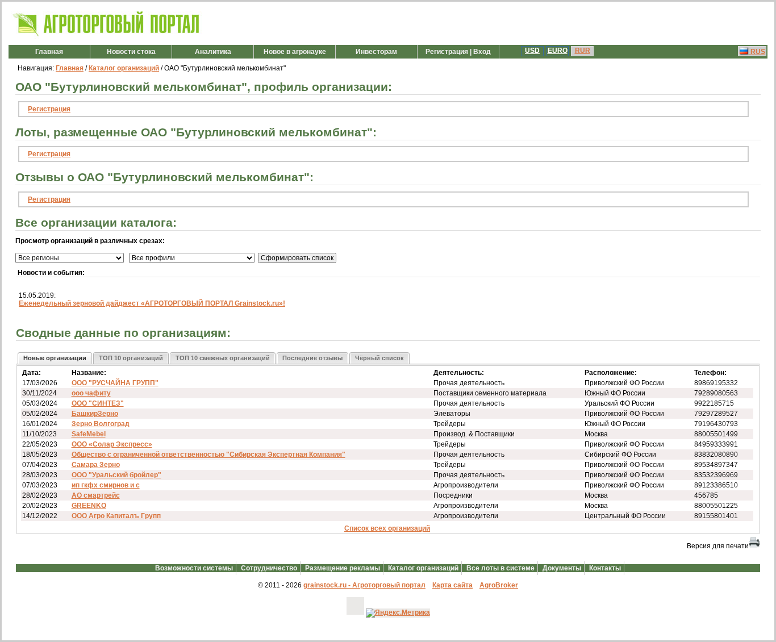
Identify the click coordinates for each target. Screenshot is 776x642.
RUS (757, 52)
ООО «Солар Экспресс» (112, 444)
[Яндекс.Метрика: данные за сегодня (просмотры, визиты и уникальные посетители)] (398, 613)
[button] (54, 358)
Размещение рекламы (342, 568)
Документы (562, 568)
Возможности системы (194, 568)
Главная (49, 52)
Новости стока (131, 52)
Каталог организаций (124, 68)
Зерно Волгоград (101, 424)
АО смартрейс (96, 495)
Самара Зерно (96, 465)
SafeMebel (89, 434)
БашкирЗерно (95, 414)
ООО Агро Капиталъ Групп (116, 516)
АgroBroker (498, 585)
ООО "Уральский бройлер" (116, 475)
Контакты (605, 568)
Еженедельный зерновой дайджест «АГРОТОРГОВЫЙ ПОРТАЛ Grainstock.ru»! (152, 303)
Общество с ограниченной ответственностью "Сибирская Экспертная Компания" (208, 454)
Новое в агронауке (295, 52)
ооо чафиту (91, 393)
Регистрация (49, 109)
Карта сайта (452, 585)
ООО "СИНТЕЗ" (98, 403)
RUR (582, 51)
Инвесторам (376, 52)
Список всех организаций (387, 528)
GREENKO (89, 506)
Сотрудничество (269, 568)
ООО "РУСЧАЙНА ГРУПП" (115, 383)
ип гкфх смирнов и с (106, 485)
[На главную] (106, 36)
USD (532, 51)
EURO (558, 51)
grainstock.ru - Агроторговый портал (364, 585)
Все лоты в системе (500, 568)
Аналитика (213, 52)
